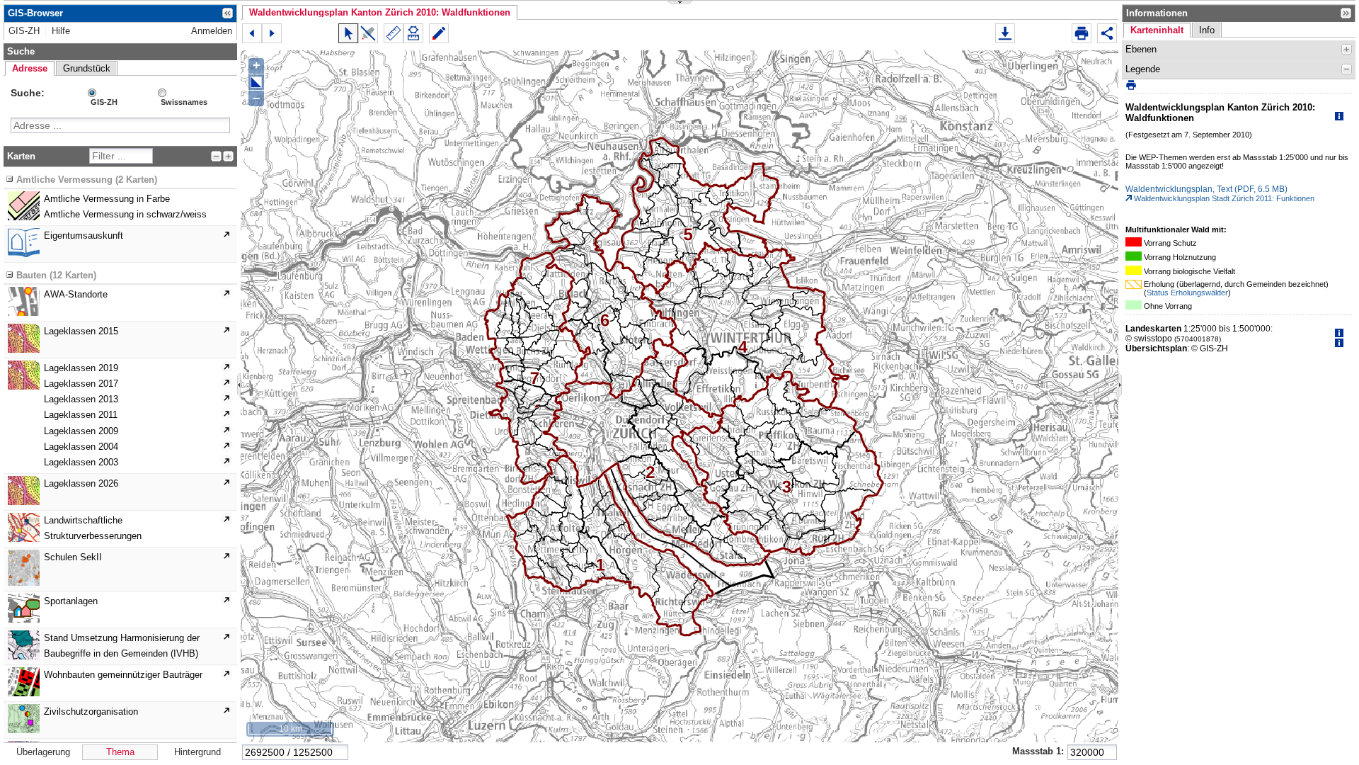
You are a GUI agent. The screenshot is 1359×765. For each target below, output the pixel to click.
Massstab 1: (1038, 751)
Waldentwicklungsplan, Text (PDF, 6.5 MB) (1206, 189)
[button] (379, 12)
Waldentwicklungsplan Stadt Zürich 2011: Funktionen (1223, 198)
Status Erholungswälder (1187, 292)
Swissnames (184, 102)
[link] (24, 31)
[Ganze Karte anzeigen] (256, 82)
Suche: (28, 92)
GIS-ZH (104, 102)
